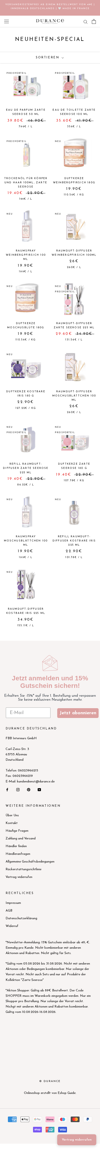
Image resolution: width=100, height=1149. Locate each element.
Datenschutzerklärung (21, 918)
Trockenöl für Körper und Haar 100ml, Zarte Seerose (26, 182)
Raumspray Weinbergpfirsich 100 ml (26, 255)
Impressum (13, 903)
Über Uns (12, 815)
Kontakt (12, 823)
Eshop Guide (67, 1093)
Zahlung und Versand (21, 838)
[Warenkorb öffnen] (94, 21)
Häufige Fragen (17, 831)
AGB (9, 910)
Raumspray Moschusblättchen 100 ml (26, 540)
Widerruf (12, 926)
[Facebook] (7, 789)
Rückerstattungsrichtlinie (23, 869)
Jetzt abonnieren (78, 713)
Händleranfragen (18, 854)
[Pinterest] (28, 789)
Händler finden (16, 846)
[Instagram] (18, 789)
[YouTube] (39, 789)
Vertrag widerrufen (19, 877)
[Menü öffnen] (6, 21)
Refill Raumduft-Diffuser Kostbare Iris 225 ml (74, 540)
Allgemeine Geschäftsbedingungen (30, 861)
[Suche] (85, 22)
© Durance (50, 1081)
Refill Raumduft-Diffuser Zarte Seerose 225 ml (25, 468)
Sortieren (48, 57)
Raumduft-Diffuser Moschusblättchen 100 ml (74, 395)
